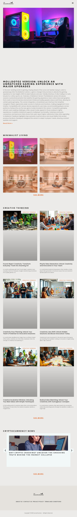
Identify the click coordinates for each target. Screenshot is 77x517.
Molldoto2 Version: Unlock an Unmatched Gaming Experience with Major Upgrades (33, 84)
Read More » (8, 123)
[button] (72, 3)
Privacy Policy (38, 502)
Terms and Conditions (53, 502)
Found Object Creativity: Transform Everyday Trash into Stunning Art (17, 265)
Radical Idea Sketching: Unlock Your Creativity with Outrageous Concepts (54, 401)
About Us (19, 502)
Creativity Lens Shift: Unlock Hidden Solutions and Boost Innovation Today (55, 333)
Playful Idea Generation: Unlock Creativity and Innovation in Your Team (56, 265)
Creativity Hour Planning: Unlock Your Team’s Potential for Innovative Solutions (19, 333)
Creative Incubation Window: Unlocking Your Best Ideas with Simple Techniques (18, 401)
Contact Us (27, 502)
